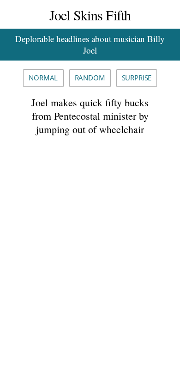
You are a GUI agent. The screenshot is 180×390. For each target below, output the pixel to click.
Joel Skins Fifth (90, 15)
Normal (43, 77)
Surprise (137, 77)
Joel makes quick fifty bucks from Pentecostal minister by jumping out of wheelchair (90, 115)
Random (90, 77)
